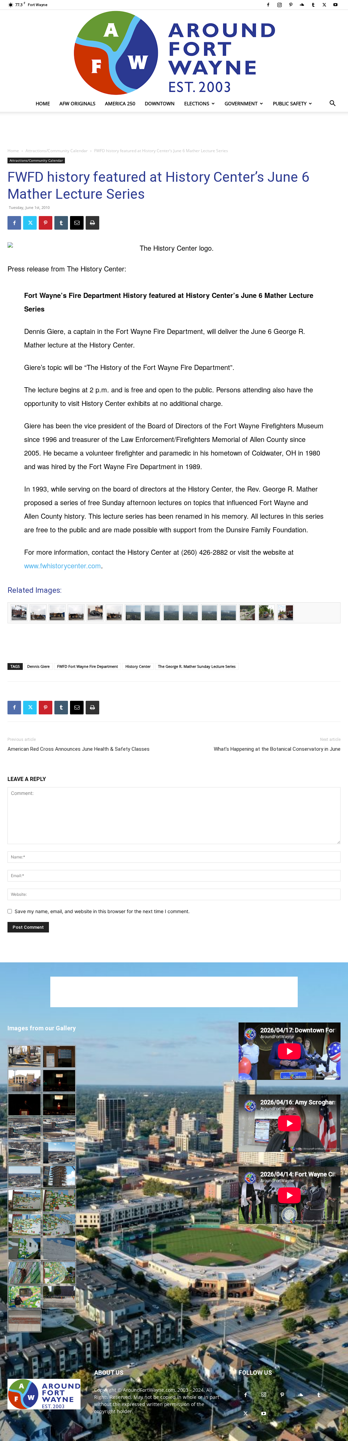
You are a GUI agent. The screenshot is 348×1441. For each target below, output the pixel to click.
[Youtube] (335, 5)
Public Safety (290, 103)
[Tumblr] (313, 5)
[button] (332, 104)
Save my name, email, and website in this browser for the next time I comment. (102, 911)
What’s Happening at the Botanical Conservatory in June (277, 749)
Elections (196, 103)
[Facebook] (268, 5)
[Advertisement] (174, 130)
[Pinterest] (290, 5)
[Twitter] (324, 5)
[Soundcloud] (302, 5)
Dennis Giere (38, 666)
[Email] (77, 223)
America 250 (120, 103)
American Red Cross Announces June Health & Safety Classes (78, 749)
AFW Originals (77, 103)
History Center (138, 666)
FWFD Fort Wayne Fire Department (87, 666)
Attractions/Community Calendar (56, 151)
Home (43, 103)
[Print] (92, 223)
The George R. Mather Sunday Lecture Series (197, 666)
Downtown (160, 103)
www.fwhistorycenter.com (62, 565)
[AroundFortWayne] (174, 52)
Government (241, 103)
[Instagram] (279, 5)
